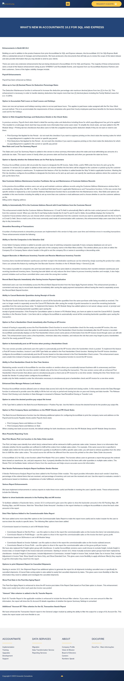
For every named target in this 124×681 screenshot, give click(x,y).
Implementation (8, 647)
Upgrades (6, 653)
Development (7, 656)
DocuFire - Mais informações (103, 647)
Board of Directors (69, 653)
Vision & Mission (68, 650)
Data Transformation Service (43, 650)
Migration (35, 647)
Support (5, 659)
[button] (68, 4)
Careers (65, 656)
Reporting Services (39, 653)
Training (5, 650)
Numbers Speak (68, 659)
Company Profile (68, 647)
